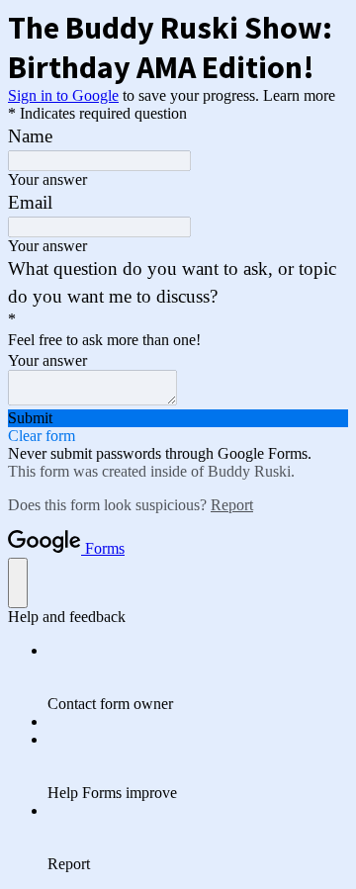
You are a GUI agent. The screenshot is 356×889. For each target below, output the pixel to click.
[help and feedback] (18, 583)
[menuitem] (197, 677)
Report (232, 504)
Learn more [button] (299, 95)
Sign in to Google (63, 95)
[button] (178, 418)
